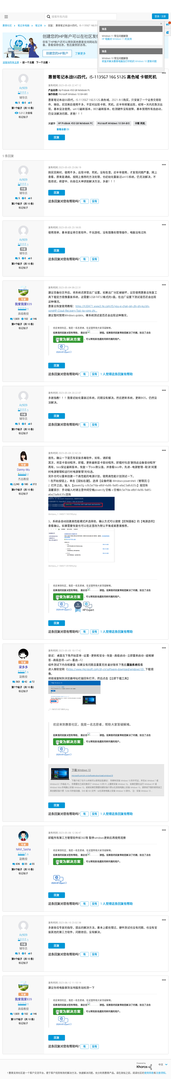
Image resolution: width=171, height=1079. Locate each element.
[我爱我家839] (23, 291)
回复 (56, 137)
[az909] (23, 79)
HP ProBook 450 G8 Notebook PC (75, 123)
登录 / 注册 (160, 16)
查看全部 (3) (63, 129)
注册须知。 (162, 1072)
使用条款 (149, 1072)
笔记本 (38, 25)
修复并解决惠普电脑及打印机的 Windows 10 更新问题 (129, 61)
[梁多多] (23, 654)
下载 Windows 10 (81, 770)
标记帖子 (23, 116)
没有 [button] (94, 201)
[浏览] (5, 16)
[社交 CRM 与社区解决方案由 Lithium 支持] (144, 1065)
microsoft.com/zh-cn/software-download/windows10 (92, 775)
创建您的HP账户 (57, 53)
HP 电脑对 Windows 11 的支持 (117, 38)
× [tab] (161, 23)
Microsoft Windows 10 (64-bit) (114, 123)
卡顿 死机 (140, 123)
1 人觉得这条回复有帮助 (116, 374)
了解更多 (80, 53)
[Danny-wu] (23, 456)
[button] (164, 73)
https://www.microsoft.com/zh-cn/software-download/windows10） (106, 669)
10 (14, 1019)
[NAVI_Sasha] (23, 836)
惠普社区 (7, 25)
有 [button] (84, 201)
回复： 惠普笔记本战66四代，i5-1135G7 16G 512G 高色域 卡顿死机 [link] (83, 25)
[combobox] (81, 16)
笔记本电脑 (23, 25)
